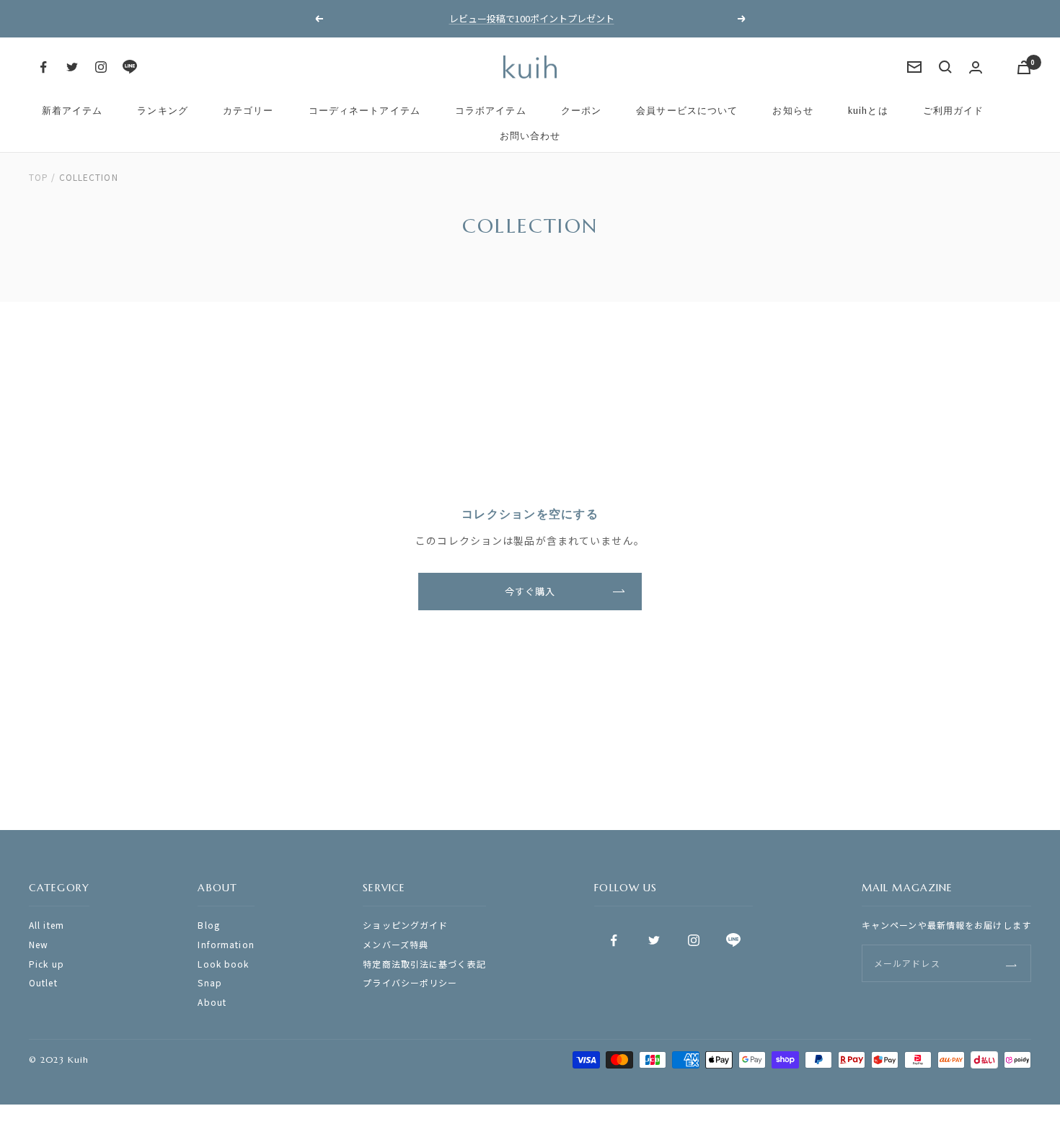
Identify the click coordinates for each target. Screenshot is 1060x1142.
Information (226, 944)
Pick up (46, 964)
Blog (208, 925)
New (38, 944)
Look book (223, 964)
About (212, 1002)
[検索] (945, 67)
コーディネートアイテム (364, 110)
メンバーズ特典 (395, 944)
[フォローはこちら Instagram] (101, 67)
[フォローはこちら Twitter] (72, 67)
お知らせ (792, 110)
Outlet (43, 982)
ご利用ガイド (953, 110)
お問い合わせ (530, 136)
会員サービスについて (687, 110)
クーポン (581, 110)
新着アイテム (72, 110)
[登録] (1011, 963)
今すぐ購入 (530, 591)
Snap (209, 982)
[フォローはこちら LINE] (129, 67)
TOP (38, 177)
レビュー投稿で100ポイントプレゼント (531, 18)
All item (46, 925)
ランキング (162, 110)
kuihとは (868, 110)
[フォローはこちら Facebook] (43, 67)
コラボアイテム (490, 110)
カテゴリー (248, 110)
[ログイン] (975, 67)
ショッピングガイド (405, 925)
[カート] (1024, 67)
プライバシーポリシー (410, 982)
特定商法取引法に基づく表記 (424, 964)
